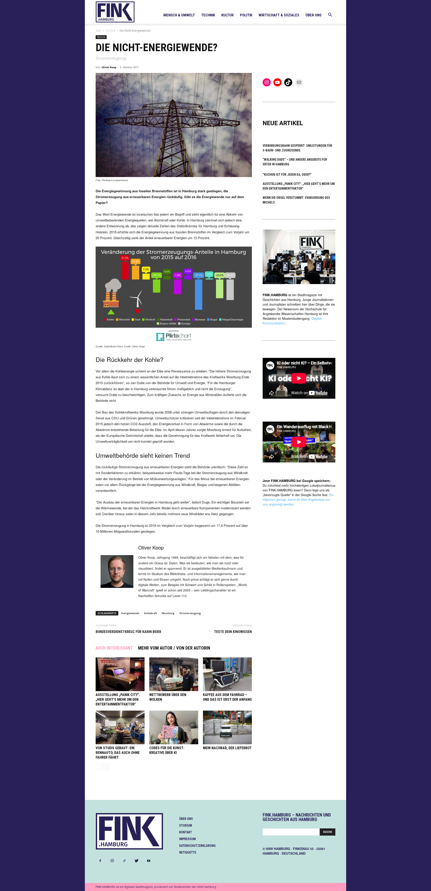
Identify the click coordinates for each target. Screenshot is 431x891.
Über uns (313, 15)
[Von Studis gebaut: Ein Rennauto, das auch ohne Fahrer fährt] (120, 727)
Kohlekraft (150, 613)
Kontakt (185, 832)
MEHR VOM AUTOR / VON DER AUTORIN (174, 648)
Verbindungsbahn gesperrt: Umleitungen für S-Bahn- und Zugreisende (297, 148)
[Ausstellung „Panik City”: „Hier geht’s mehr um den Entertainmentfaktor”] (120, 674)
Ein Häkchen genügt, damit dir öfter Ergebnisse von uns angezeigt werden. (298, 499)
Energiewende (130, 613)
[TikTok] (124, 860)
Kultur (227, 15)
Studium (185, 825)
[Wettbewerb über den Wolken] (173, 674)
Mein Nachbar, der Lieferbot (227, 748)
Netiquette (187, 852)
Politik (246, 15)
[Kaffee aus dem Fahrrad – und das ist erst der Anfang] (227, 674)
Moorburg (168, 613)
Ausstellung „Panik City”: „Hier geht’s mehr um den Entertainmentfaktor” (118, 699)
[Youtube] (148, 860)
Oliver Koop (108, 67)
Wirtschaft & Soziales (279, 15)
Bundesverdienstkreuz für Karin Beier (128, 632)
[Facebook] (100, 860)
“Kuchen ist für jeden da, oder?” (287, 174)
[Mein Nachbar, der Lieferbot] (227, 727)
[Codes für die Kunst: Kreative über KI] (173, 727)
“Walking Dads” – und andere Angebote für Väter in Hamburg (295, 162)
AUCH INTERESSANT (114, 648)
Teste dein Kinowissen (233, 632)
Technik (208, 15)
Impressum (187, 839)
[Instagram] (112, 860)
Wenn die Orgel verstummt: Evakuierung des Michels (296, 200)
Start (98, 31)
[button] (330, 15)
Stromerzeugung (190, 613)
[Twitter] (136, 860)
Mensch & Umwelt (179, 15)
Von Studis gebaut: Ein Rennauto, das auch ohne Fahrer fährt (118, 753)
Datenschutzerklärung (197, 845)
